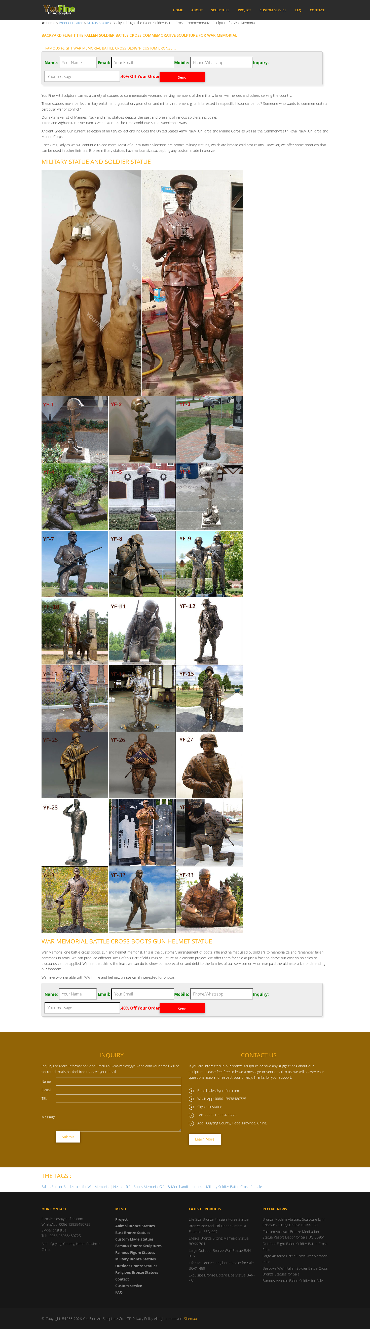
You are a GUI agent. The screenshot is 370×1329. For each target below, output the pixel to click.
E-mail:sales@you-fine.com (218, 1090)
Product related (71, 22)
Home (178, 10)
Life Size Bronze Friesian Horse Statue (219, 1219)
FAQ (298, 10)
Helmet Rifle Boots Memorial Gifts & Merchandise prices (157, 1186)
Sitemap (190, 1318)
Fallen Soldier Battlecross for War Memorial (75, 1186)
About (197, 10)
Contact (317, 10)
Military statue (98, 22)
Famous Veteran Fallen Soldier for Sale (293, 1280)
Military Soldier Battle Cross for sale (234, 1186)
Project (244, 10)
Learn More (204, 1139)
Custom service (273, 10)
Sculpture (220, 10)
